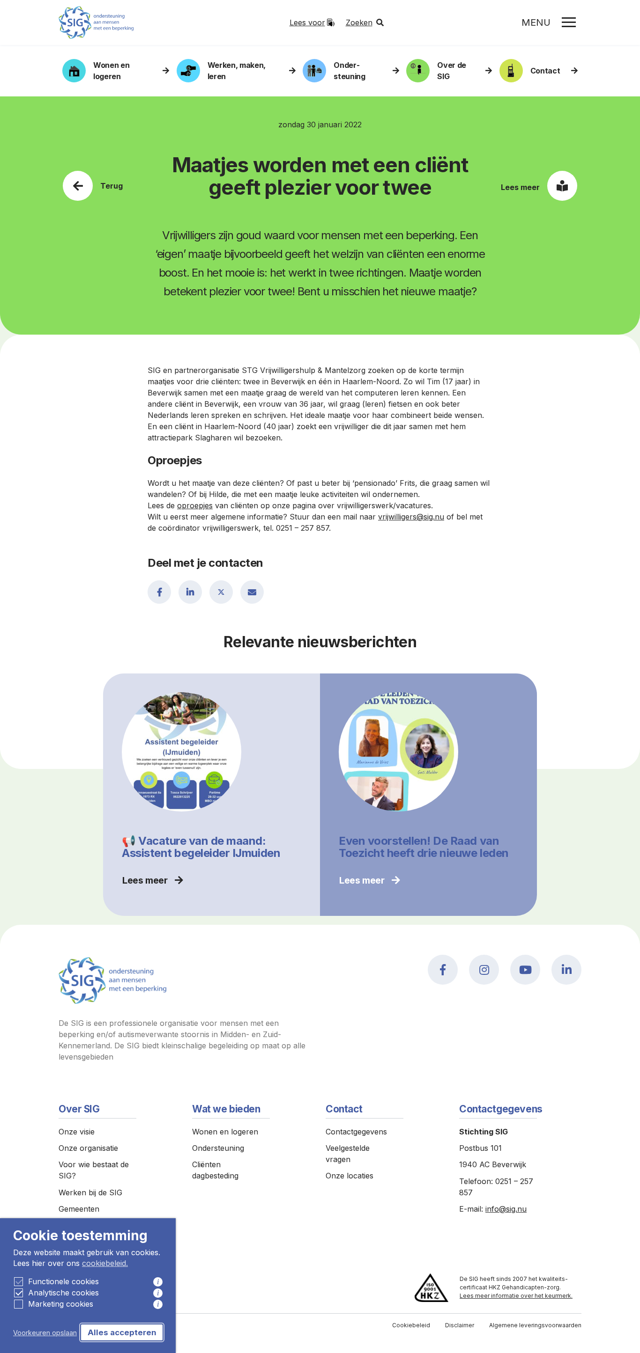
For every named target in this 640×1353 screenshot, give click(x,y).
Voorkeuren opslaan (45, 1333)
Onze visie (77, 1131)
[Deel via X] (221, 592)
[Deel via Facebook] (159, 592)
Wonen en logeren (111, 70)
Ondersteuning (218, 1148)
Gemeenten (79, 1209)
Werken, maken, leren (237, 70)
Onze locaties (349, 1175)
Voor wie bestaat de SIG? (94, 1170)
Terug (111, 185)
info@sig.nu (506, 1209)
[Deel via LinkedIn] (190, 592)
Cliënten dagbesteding (215, 1170)
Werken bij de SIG (90, 1192)
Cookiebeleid (411, 1325)
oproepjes (195, 505)
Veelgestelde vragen (348, 1153)
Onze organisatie (88, 1148)
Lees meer (520, 187)
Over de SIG (451, 70)
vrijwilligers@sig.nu (411, 516)
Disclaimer (459, 1325)
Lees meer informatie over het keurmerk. (516, 1295)
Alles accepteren (122, 1332)
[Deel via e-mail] (252, 592)
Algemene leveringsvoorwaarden (535, 1325)
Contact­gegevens (356, 1131)
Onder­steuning (349, 70)
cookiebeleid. (105, 1263)
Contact (545, 70)
